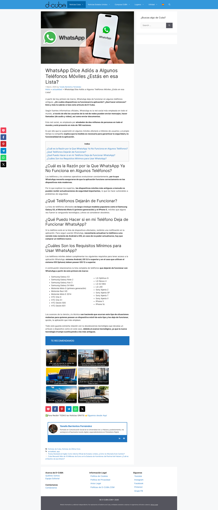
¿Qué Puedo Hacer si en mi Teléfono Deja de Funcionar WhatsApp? (81, 155)
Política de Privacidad (100, 479)
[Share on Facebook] (55, 409)
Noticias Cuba (75, 4)
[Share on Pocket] (48, 409)
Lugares (138, 4)
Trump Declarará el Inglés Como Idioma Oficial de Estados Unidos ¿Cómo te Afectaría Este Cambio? (86, 454)
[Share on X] (82, 409)
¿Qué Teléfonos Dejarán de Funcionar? (66, 152)
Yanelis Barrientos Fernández (76, 426)
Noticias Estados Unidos (97, 4)
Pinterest (138, 487)
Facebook (138, 483)
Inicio (47, 89)
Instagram (138, 479)
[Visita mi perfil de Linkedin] (119, 438)
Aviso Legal (95, 483)
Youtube (138, 476)
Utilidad (152, 4)
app (58, 451)
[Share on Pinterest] (62, 409)
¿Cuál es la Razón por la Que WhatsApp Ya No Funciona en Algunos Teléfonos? (87, 148)
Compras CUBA (121, 4)
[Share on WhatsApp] (75, 409)
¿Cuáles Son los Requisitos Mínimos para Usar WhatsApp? (77, 158)
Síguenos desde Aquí (97, 415)
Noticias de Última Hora (71, 449)
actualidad (57, 89)
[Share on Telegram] (69, 409)
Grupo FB (138, 491)
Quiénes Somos (52, 476)
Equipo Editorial (52, 478)
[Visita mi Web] (124, 438)
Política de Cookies (99, 476)
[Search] (169, 25)
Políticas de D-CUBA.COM (102, 487)
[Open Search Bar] (169, 4)
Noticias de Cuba (54, 449)
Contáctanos (51, 488)
